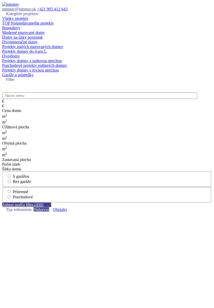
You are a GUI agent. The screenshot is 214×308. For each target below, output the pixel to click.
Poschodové (22, 197)
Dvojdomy (11, 56)
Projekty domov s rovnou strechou (30, 70)
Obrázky (60, 209)
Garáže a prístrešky (18, 75)
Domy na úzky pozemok (22, 37)
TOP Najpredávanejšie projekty (28, 23)
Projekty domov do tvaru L (24, 51)
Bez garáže (21, 181)
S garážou (20, 176)
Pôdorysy (41, 209)
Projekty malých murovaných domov (32, 46)
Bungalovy (11, 28)
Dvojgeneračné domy (20, 42)
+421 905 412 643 (52, 9)
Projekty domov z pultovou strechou (32, 60)
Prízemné (20, 191)
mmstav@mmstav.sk (19, 9)
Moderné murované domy (23, 32)
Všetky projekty (15, 18)
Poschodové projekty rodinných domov (34, 65)
